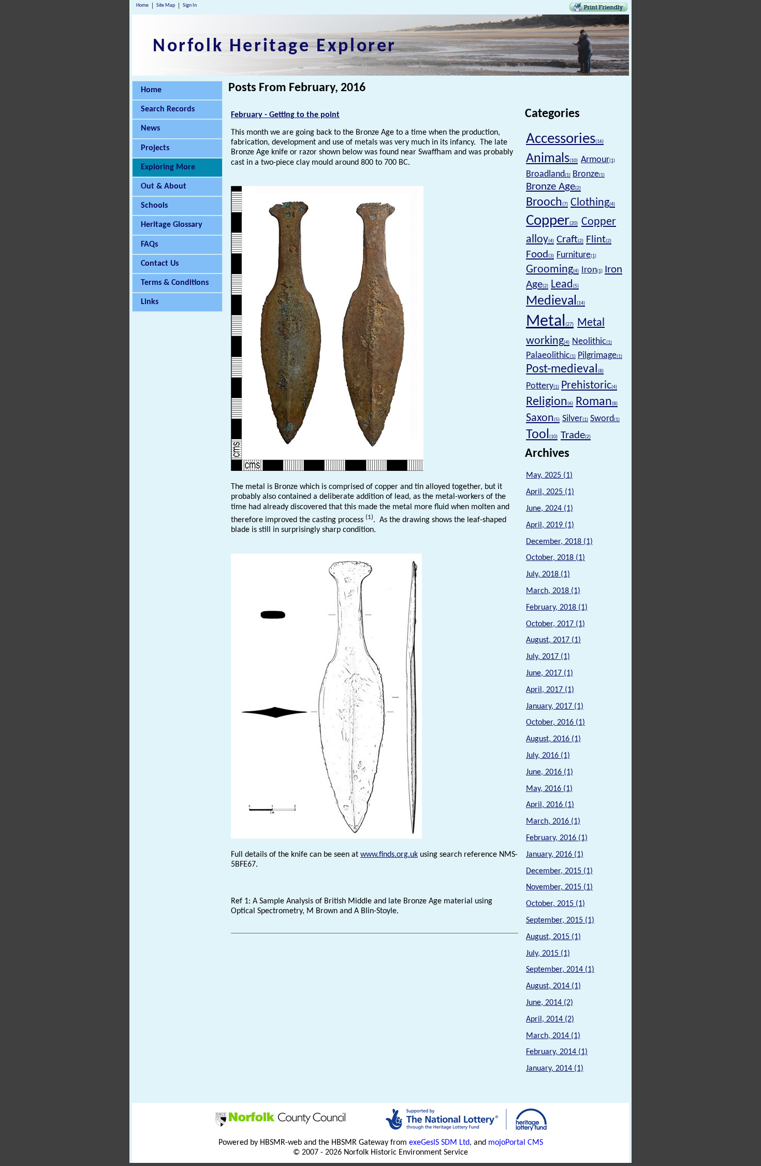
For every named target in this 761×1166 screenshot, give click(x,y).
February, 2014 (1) (557, 1052)
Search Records (168, 109)
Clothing (592, 203)
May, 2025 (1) (549, 475)
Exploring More (168, 167)
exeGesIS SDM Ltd (439, 1143)
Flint (598, 239)
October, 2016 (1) (555, 722)
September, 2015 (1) (560, 920)
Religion (549, 402)
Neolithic (592, 341)
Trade (576, 435)
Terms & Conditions (175, 283)
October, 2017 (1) (555, 624)
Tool (542, 434)
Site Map (165, 5)
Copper (552, 220)
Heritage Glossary (171, 225)
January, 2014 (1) (554, 1068)
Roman (597, 402)
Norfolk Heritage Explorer (275, 46)
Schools (154, 205)
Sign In (190, 5)
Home (142, 5)
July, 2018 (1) (548, 574)
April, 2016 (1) (550, 805)
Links (149, 302)
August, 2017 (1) (553, 640)
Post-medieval (565, 369)
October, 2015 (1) (555, 904)
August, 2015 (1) (553, 937)
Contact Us (160, 264)
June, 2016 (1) (549, 772)
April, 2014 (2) (550, 1019)
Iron (592, 270)
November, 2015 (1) (559, 887)
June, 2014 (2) (549, 1003)
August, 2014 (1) (553, 986)
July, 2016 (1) (548, 756)
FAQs (149, 244)
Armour (598, 159)
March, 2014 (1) (553, 1036)
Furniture (576, 255)
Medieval (555, 301)
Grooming (552, 270)
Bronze (589, 174)
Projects (155, 148)
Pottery (542, 386)
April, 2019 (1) (550, 525)
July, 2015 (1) (548, 953)
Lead (565, 285)
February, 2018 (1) (557, 607)
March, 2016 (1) (553, 821)
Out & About (163, 186)
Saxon (543, 418)
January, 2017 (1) (554, 706)
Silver (575, 418)
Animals (552, 158)
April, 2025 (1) (550, 492)
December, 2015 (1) (559, 871)
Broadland (548, 174)
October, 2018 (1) (555, 558)
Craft (570, 239)
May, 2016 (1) (549, 789)
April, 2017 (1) (550, 690)
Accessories (565, 139)
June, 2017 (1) (549, 673)
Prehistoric (589, 386)
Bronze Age (553, 186)
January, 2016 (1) (554, 855)
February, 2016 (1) (557, 838)
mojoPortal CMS (515, 1143)
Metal (550, 321)
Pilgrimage (600, 355)
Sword (605, 418)
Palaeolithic (551, 355)
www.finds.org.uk (389, 855)
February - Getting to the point (285, 115)
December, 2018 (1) (559, 542)
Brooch (547, 202)
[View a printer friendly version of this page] (598, 9)
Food (540, 254)
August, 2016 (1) (553, 739)
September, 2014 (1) (560, 970)
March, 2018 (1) (553, 591)
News (150, 128)
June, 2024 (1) (549, 509)
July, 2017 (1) (548, 657)
